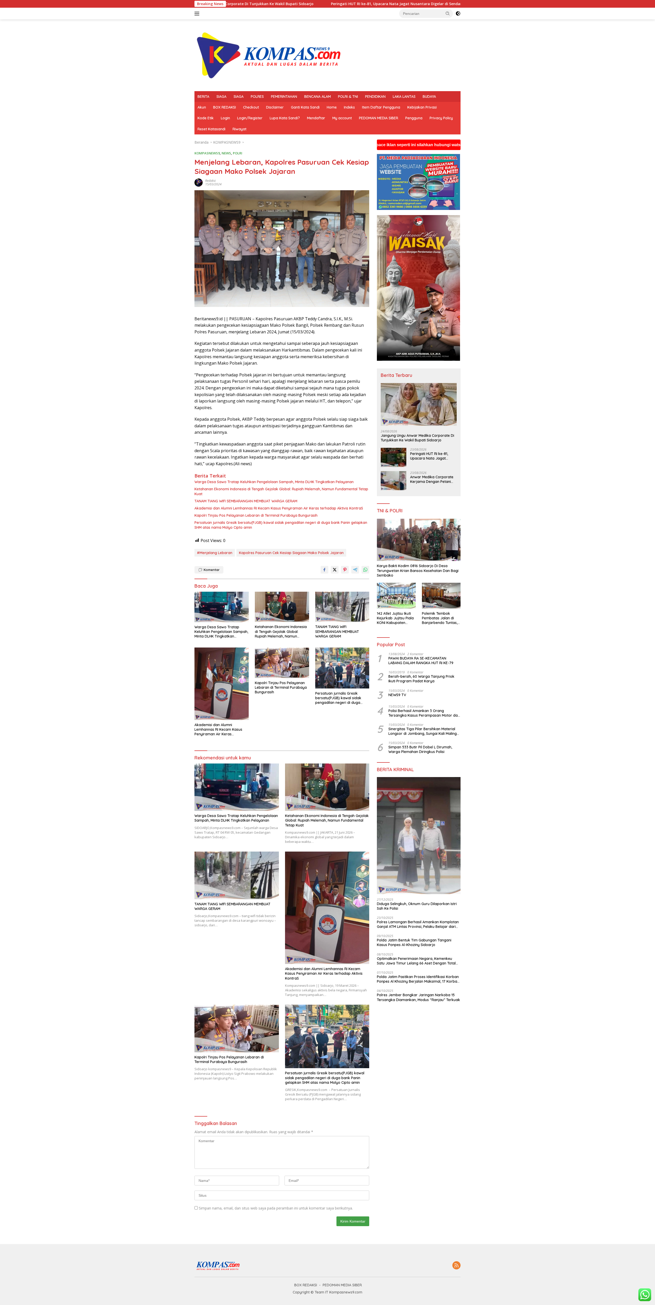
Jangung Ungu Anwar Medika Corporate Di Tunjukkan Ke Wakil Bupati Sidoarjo (417, 437)
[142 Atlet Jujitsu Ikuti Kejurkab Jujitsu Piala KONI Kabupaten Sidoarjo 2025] (396, 596)
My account (342, 118)
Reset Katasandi (211, 129)
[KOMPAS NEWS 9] (271, 54)
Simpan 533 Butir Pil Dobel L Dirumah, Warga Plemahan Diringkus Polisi (420, 749)
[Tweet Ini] (335, 570)
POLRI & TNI (348, 96)
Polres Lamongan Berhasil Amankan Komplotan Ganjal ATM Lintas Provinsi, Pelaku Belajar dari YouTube (418, 924)
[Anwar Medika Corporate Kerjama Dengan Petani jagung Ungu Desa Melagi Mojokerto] (393, 480)
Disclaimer (275, 107)
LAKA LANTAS (404, 96)
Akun (202, 107)
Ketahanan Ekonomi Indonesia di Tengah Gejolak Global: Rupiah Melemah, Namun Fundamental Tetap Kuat (281, 491)
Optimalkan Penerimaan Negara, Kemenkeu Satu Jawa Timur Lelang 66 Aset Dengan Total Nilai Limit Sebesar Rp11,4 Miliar (416, 961)
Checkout (251, 107)
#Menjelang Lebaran (214, 552)
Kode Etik (206, 118)
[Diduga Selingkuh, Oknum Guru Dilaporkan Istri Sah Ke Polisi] (419, 835)
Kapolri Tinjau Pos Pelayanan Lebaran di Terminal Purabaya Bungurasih (256, 515)
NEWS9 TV (397, 695)
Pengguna (413, 118)
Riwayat (239, 129)
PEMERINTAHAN (284, 96)
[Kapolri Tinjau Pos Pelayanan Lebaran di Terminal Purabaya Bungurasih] (282, 663)
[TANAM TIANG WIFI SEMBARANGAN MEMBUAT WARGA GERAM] (342, 607)
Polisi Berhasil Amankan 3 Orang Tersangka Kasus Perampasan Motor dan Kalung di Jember (424, 713)
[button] (448, 13)
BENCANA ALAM (317, 96)
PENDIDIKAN (375, 96)
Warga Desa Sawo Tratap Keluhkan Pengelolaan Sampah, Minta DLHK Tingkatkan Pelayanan (274, 482)
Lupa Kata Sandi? (285, 118)
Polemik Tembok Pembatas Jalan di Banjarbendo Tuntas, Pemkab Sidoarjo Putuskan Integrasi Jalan (439, 618)
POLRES (257, 96)
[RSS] (456, 1265)
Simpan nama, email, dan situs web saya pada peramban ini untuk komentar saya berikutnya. (276, 1208)
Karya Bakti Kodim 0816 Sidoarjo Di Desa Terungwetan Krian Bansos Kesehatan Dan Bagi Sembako (417, 570)
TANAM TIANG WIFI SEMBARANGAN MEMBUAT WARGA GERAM (245, 501)
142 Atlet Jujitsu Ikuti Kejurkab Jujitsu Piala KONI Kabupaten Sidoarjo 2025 (395, 618)
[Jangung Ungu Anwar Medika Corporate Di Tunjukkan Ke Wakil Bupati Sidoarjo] (419, 404)
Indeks (349, 107)
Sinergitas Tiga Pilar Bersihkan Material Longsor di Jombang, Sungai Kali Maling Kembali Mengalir (422, 731)
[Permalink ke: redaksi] (198, 182)
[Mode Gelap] (458, 13)
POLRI (237, 153)
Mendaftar (316, 118)
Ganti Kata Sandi (305, 107)
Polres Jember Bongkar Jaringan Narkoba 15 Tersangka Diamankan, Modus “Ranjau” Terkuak (418, 997)
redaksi (210, 180)
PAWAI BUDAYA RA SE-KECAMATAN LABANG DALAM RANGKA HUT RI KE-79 (420, 660)
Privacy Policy (441, 118)
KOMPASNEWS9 (207, 153)
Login (225, 118)
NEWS (226, 153)
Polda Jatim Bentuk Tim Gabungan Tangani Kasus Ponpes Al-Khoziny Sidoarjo (414, 942)
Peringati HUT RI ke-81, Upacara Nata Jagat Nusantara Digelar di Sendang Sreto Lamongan (294, 4)
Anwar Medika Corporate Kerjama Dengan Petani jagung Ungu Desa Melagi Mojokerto (432, 479)
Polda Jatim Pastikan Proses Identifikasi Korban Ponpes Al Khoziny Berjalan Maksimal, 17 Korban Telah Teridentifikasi (418, 979)
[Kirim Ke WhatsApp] (365, 570)
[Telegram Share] (355, 570)
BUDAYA (429, 96)
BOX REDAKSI (224, 107)
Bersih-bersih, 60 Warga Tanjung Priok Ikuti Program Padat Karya (421, 678)
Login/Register (250, 118)
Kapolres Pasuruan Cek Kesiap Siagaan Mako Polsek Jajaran (291, 552)
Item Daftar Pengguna (381, 107)
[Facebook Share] (324, 570)
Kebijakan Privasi (422, 107)
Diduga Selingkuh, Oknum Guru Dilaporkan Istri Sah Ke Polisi (417, 906)
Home (332, 107)
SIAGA (221, 96)
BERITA (203, 96)
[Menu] (197, 13)
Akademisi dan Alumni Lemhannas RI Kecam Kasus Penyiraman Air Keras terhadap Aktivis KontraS (278, 508)
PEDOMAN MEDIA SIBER (378, 118)
